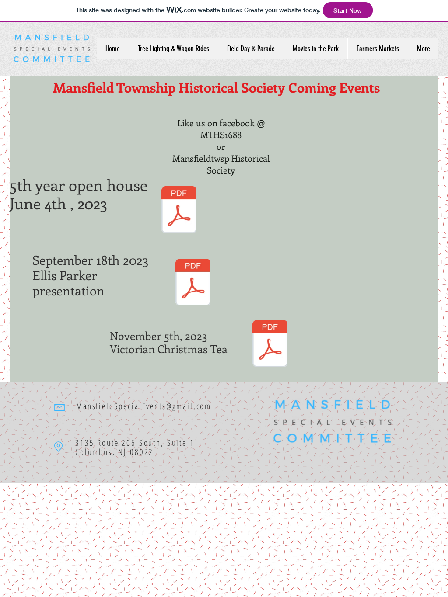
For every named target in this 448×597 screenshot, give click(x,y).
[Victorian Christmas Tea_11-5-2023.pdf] (270, 344)
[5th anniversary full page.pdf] (179, 210)
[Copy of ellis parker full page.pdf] (193, 283)
